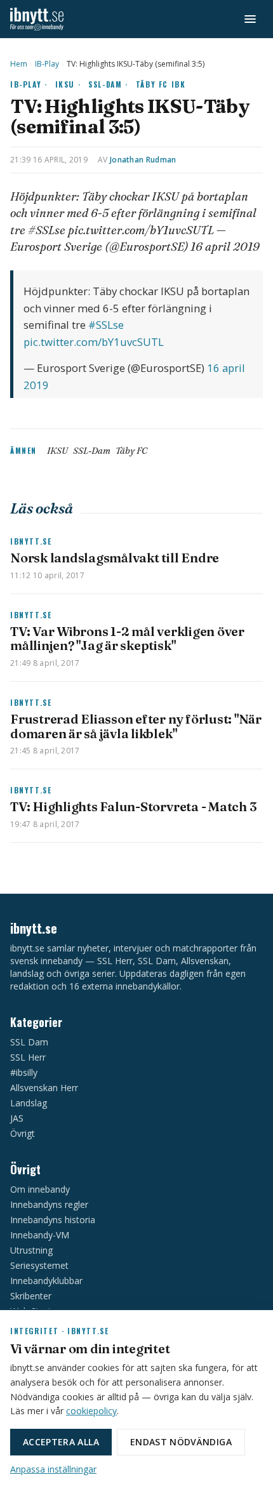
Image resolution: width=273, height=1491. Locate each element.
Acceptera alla (61, 1442)
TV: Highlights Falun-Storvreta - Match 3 (133, 806)
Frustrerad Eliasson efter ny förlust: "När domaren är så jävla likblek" (136, 726)
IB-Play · (29, 84)
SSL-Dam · (108, 84)
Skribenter (30, 1296)
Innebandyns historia (52, 1220)
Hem (18, 64)
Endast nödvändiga (181, 1442)
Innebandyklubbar (46, 1281)
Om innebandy (40, 1189)
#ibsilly (23, 1072)
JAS (16, 1118)
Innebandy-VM (39, 1235)
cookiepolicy (91, 1411)
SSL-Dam (91, 450)
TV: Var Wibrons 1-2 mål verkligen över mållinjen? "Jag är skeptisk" (127, 638)
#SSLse (106, 324)
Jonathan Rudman (143, 159)
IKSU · (68, 84)
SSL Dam (29, 1042)
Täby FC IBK (161, 84)
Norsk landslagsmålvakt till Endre (114, 558)
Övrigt (22, 1133)
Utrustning (31, 1250)
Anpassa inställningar (53, 1469)
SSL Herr (28, 1057)
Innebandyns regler (49, 1204)
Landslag (28, 1103)
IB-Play (47, 64)
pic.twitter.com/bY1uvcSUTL (93, 342)
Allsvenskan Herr (44, 1088)
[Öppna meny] (250, 19)
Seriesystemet (39, 1265)
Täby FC (131, 450)
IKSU (57, 450)
